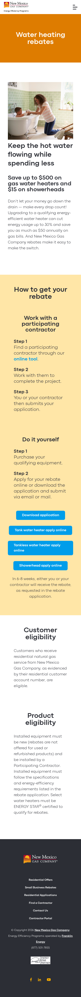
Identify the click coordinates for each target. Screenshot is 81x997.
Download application (40, 515)
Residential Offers (40, 880)
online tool (25, 359)
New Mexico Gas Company (52, 930)
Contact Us (40, 910)
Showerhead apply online (40, 565)
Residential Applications (40, 895)
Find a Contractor (40, 903)
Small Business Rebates (40, 887)
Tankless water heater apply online (37, 548)
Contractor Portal (40, 918)
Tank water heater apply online (40, 530)
